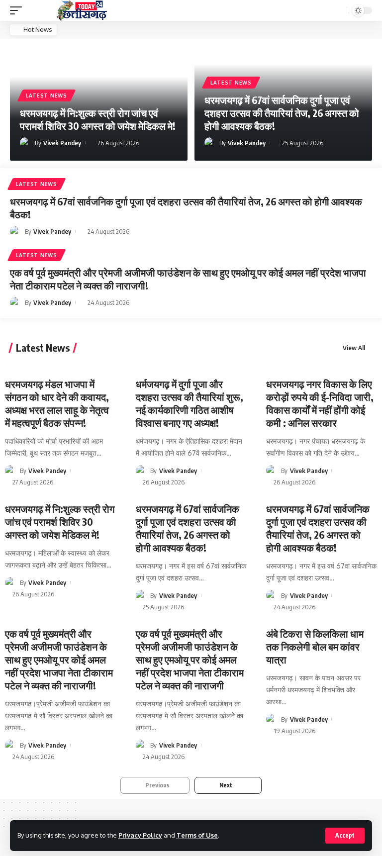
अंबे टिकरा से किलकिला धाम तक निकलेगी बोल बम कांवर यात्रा (315, 646)
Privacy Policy (140, 835)
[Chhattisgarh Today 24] (82, 10)
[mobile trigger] (18, 10)
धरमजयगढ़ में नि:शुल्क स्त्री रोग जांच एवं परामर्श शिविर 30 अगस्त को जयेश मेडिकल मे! (98, 119)
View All (354, 348)
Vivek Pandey (62, 143)
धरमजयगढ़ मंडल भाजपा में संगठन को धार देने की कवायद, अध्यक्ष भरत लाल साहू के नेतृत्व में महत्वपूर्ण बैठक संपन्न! (57, 403)
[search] (338, 10)
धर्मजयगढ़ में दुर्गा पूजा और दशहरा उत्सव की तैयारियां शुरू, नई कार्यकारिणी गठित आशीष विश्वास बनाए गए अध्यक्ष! (189, 403)
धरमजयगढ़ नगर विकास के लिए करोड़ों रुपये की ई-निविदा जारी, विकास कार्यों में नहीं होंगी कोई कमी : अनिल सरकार (320, 403)
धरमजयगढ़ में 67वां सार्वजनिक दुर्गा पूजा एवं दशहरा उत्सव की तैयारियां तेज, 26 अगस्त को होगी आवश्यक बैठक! (281, 113)
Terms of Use (197, 835)
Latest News (46, 95)
